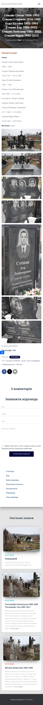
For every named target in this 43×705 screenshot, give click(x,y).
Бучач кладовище (33, 361)
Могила (19, 364)
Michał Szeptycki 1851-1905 (19, 667)
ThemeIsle (29, 700)
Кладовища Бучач (8, 364)
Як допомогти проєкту (14, 484)
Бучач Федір (15, 357)
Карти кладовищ (12, 480)
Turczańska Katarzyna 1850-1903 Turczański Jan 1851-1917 (21, 605)
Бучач (23, 361)
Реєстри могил (11, 489)
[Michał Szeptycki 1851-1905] (21, 648)
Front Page (10, 471)
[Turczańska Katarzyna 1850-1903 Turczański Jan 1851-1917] (21, 584)
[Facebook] (2, 352)
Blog (7, 476)
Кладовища (10, 493)
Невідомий (11, 558)
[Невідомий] (21, 539)
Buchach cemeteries (13, 361)
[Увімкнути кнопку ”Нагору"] (38, 700)
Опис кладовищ (12, 497)
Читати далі (15, 628)
